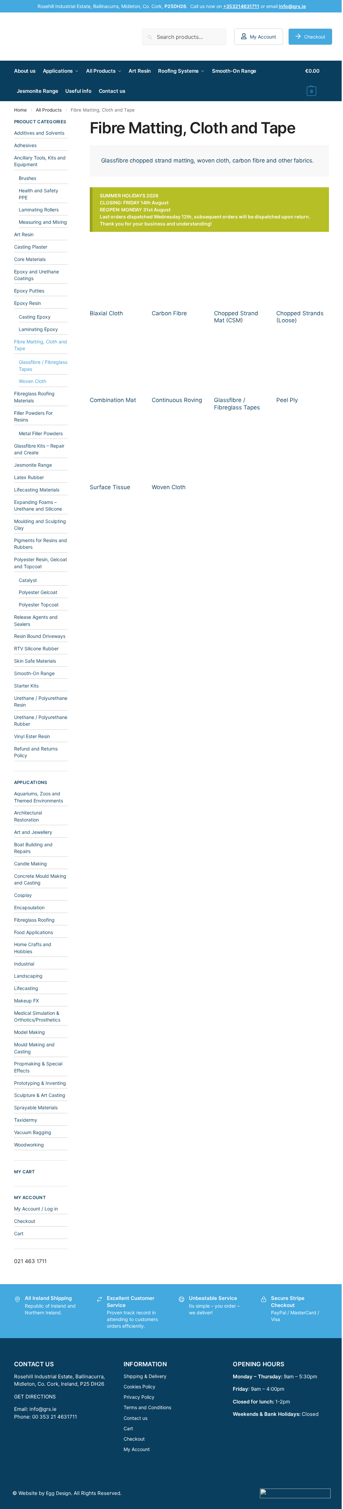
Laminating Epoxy (38, 329)
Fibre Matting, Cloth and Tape (40, 345)
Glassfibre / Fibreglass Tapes (43, 365)
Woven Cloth (32, 381)
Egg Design (58, 1493)
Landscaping (28, 976)
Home (20, 110)
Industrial (24, 964)
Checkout (314, 37)
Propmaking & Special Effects (38, 1067)
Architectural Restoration (28, 816)
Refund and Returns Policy (36, 752)
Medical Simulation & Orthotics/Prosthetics (37, 1016)
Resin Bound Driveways (39, 636)
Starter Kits (26, 685)
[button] (317, 81)
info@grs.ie (43, 1409)
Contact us (135, 1418)
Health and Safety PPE (38, 194)
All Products (49, 110)
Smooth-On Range (34, 673)
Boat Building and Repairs (33, 848)
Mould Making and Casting (34, 1048)
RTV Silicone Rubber (36, 648)
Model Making (29, 1032)
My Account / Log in (36, 1208)
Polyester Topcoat (39, 604)
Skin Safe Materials (35, 661)
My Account (263, 37)
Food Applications (33, 932)
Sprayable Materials (36, 1107)
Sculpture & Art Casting (39, 1095)
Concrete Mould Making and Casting (40, 879)
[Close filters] (70, 122)
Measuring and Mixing (43, 222)
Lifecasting (26, 988)
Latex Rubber (29, 477)
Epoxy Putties (29, 290)
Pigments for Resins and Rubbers (40, 543)
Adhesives (25, 145)
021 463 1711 (30, 1261)
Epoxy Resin (27, 303)
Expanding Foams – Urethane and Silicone (38, 505)
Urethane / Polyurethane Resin (40, 701)
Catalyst (28, 580)
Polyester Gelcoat (38, 592)
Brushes (27, 178)
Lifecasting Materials (36, 490)
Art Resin (23, 234)
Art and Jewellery (33, 832)
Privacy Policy (139, 1397)
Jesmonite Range (33, 465)
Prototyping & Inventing (40, 1083)
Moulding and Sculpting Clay (40, 524)
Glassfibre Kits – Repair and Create (39, 449)
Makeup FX (26, 1000)
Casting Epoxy (35, 317)
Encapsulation (29, 907)
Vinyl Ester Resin (32, 736)
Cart (18, 1233)
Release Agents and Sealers (36, 620)
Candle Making (30, 863)
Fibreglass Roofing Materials (34, 397)
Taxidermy (25, 1120)
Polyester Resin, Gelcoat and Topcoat (40, 562)
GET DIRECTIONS (35, 1396)
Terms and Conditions (147, 1407)
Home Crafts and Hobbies (32, 947)
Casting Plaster (30, 247)
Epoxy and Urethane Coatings (36, 275)
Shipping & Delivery (145, 1376)
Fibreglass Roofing (34, 920)
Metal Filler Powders (41, 433)
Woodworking (29, 1144)
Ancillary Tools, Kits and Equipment (40, 161)
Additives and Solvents (39, 133)
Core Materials (30, 259)
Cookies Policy (139, 1386)
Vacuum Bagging (32, 1132)
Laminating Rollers (39, 209)
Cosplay (23, 895)
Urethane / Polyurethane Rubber (40, 720)
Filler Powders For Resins (33, 416)
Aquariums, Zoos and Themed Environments (38, 797)
